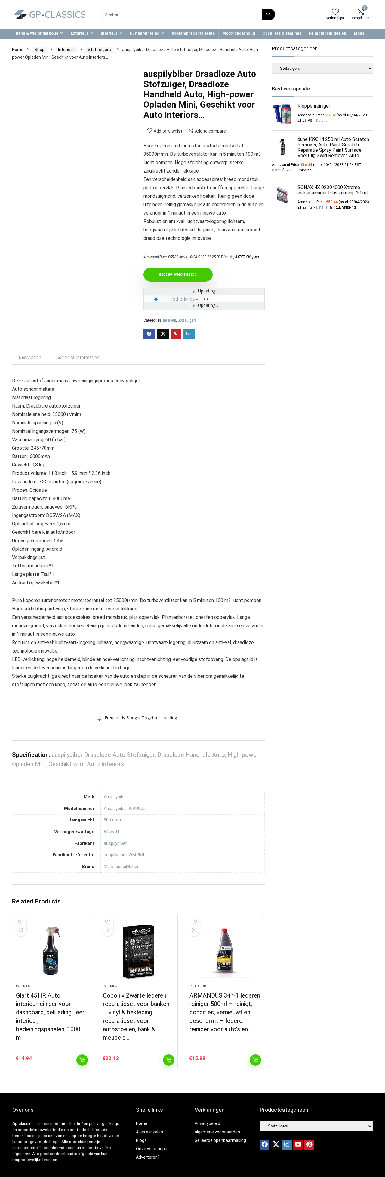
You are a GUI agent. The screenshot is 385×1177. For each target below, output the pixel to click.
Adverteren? (148, 1157)
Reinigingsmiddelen (327, 33)
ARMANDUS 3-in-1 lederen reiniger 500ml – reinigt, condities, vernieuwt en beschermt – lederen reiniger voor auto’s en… (224, 1012)
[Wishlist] (335, 12)
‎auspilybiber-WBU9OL (124, 855)
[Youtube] (298, 1145)
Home (17, 49)
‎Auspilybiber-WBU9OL (125, 808)
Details (228, 257)
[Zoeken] (268, 14)
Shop (40, 49)
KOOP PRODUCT (178, 274)
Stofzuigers (99, 49)
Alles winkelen (149, 1132)
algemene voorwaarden (217, 1132)
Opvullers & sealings (282, 33)
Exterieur (79, 33)
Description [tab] (30, 357)
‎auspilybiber (115, 843)
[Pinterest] (309, 1145)
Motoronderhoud (238, 33)
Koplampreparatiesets (193, 33)
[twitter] (276, 1145)
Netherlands (182, 299)
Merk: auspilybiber (121, 866)
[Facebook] (265, 1145)
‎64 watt (111, 831)
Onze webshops (151, 1148)
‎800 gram (113, 820)
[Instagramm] (287, 1145)
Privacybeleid (207, 1123)
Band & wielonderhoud (37, 33)
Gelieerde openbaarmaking (220, 1140)
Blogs (359, 33)
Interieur (109, 33)
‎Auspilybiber (115, 796)
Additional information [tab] (77, 357)
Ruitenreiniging (144, 33)
